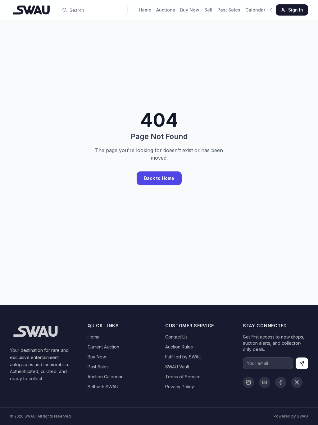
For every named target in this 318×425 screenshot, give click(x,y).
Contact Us (176, 336)
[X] (296, 382)
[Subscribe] (302, 363)
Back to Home (159, 178)
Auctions (165, 9)
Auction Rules (179, 346)
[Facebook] (280, 382)
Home (145, 9)
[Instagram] (248, 382)
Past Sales (228, 9)
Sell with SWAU (103, 386)
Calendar (255, 9)
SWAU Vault (177, 366)
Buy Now (189, 9)
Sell (208, 9)
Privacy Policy (179, 386)
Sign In (295, 9)
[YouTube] (264, 382)
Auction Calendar (105, 376)
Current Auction (103, 346)
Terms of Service (183, 376)
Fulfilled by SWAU (183, 356)
